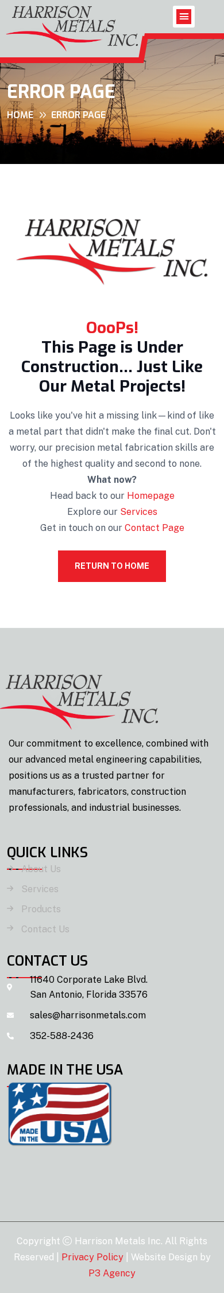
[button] (184, 17)
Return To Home (112, 566)
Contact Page (154, 527)
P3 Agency (112, 1273)
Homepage (151, 495)
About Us (41, 869)
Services (138, 511)
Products (41, 909)
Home (20, 115)
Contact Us (45, 929)
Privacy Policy (92, 1257)
